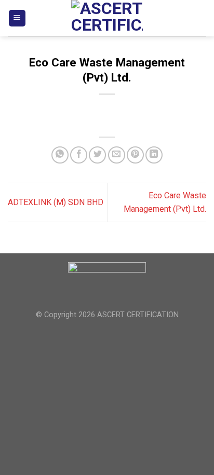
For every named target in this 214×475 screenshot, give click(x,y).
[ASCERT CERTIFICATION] (107, 18)
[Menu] (17, 18)
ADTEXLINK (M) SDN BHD (55, 202)
